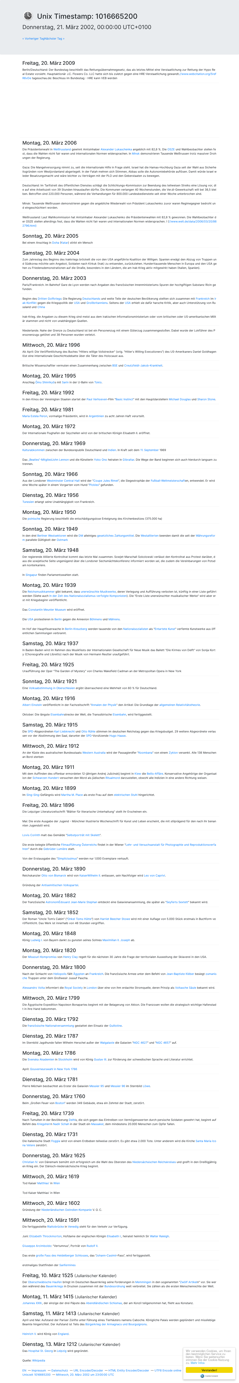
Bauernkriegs (54, 1286)
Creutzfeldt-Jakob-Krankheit (143, 365)
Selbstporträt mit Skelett (83, 835)
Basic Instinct (124, 399)
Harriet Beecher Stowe (115, 919)
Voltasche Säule (185, 987)
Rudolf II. (92, 1246)
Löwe (146, 1086)
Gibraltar (128, 459)
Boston (59, 1103)
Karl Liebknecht (64, 731)
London (92, 987)
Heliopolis (59, 974)
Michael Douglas (180, 399)
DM (81, 535)
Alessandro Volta (33, 987)
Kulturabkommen (33, 450)
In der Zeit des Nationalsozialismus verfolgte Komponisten (88, 596)
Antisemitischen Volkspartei (59, 885)
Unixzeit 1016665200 (36, 1374)
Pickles (94, 485)
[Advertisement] (119, 110)
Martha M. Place (72, 795)
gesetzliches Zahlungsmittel (115, 535)
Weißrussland (62, 149)
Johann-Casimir (106, 1255)
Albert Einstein (32, 705)
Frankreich (203, 298)
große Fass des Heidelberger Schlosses (62, 1255)
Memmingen (143, 1282)
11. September (149, 450)
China (41, 307)
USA (77, 303)
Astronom (52, 902)
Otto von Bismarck (53, 875)
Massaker (97, 1124)
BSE (115, 365)
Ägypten (79, 974)
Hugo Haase (117, 735)
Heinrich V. (29, 1334)
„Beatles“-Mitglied (40, 459)
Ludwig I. (37, 940)
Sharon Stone (206, 399)
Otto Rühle (88, 731)
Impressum (39, 1370)
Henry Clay (70, 957)
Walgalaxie (107, 1042)
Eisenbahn (57, 714)
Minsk (136, 153)
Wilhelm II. (94, 875)
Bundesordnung (114, 1286)
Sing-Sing (32, 795)
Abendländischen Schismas (104, 1303)
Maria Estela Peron (34, 416)
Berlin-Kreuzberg (76, 629)
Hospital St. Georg (40, 1351)
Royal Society (74, 987)
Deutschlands (91, 298)
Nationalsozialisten (135, 629)
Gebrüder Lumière (55, 849)
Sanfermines (67, 1265)
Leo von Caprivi (154, 875)
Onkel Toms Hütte (79, 919)
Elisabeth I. (114, 1236)
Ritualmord (113, 778)
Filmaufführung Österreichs (79, 844)
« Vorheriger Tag (33, 38)
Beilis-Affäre (155, 773)
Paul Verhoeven (97, 399)
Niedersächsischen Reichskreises (154, 1162)
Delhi (72, 1120)
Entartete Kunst (165, 629)
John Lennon (60, 459)
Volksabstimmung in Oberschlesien (52, 688)
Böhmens (96, 619)
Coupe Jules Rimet (105, 480)
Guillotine (115, 1025)
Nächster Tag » (54, 38)
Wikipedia (38, 1360)
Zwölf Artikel (188, 1282)
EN (24, 1370)
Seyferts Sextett (177, 902)
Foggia (55, 1141)
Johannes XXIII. (32, 1303)
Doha (55, 242)
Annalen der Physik (103, 705)
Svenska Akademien (41, 1059)
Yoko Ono (100, 459)
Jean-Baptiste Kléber (180, 974)
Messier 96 (118, 1086)
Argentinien (96, 416)
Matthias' (43, 1183)
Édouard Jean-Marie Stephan (78, 902)
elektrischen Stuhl (126, 795)
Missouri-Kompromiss (42, 957)
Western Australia (94, 752)
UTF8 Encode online (167, 1370)
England (63, 1334)
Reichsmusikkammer (41, 591)
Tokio (98, 382)
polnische (34, 518)
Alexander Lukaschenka (116, 149)
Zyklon (173, 752)
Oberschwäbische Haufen (45, 1282)
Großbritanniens (97, 303)
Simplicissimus (67, 858)
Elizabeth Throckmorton (45, 1236)
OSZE (171, 149)
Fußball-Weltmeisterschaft (168, 480)
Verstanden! (209, 1370)
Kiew (138, 773)
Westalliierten (150, 535)
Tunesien (28, 502)
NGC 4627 (140, 1042)
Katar (64, 242)
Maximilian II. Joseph (116, 940)
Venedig (73, 1226)
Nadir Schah (61, 1124)
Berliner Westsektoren (51, 535)
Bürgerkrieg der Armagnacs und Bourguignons (116, 1324)
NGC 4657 (163, 1042)
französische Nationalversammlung (51, 1025)
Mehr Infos (198, 1362)
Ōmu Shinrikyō (45, 382)
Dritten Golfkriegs (49, 298)
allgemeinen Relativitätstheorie (179, 705)
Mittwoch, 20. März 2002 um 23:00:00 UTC (85, 1374)
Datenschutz (59, 1370)
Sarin (65, 382)
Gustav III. (100, 1059)
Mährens (114, 619)
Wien (56, 1183)
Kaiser (83, 875)
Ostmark (62, 540)
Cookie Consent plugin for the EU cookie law (209, 1376)
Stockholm (65, 1059)
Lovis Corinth (31, 835)
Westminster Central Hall (63, 480)
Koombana (145, 752)
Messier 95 (96, 1086)
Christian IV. (30, 1162)
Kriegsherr (44, 1124)
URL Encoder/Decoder (88, 1370)
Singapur (31, 575)
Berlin (58, 619)
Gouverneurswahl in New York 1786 (53, 1069)
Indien (112, 450)
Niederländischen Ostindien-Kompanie (66, 1209)
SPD (30, 731)
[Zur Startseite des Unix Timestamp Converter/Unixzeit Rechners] (29, 16)
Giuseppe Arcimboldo (36, 1246)
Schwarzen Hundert (46, 778)
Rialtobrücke (55, 1226)
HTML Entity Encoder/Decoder (128, 1370)
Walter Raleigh (159, 1236)
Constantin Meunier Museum (47, 609)
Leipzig (61, 1351)
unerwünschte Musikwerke (98, 591)
